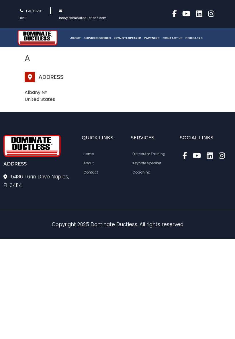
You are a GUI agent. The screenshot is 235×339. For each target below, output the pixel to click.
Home (88, 153)
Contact (90, 172)
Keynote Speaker (127, 38)
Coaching (141, 172)
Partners (152, 38)
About (75, 38)
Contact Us (172, 38)
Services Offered (97, 38)
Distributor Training (148, 153)
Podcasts (194, 38)
